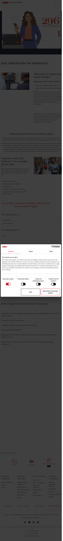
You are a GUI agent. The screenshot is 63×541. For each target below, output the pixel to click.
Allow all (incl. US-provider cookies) (50, 292)
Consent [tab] (10, 251)
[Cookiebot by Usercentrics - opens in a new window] (53, 246)
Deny (30, 292)
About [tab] (51, 251)
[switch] (23, 284)
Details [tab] (31, 251)
